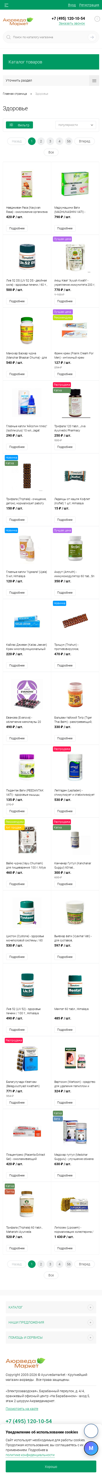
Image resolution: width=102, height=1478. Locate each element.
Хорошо (51, 1467)
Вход (72, 5)
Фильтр (23, 125)
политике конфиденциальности (30, 1455)
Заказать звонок (72, 23)
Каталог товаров (25, 61)
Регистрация (89, 5)
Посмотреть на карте (22, 1409)
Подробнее (17, 228)
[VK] (91, 1431)
